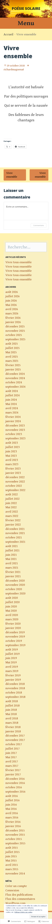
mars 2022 (11, 516)
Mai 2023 (11, 455)
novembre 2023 (15, 430)
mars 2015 (11, 869)
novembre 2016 (15, 783)
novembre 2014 (15, 873)
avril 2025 (11, 356)
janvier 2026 (13, 322)
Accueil (8, 34)
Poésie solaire (26, 8)
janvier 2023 (13, 473)
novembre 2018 (15, 688)
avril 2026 (11, 309)
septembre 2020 (15, 593)
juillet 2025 (12, 348)
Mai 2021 (11, 559)
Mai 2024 (11, 404)
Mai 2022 (11, 507)
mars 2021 (11, 567)
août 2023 (11, 443)
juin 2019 (11, 658)
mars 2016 (11, 817)
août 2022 (11, 494)
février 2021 (13, 572)
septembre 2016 (15, 791)
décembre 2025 (15, 326)
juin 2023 (11, 451)
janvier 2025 (13, 369)
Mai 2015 (11, 860)
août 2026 (11, 292)
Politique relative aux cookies (23, 912)
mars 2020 (11, 619)
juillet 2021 (12, 550)
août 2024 (11, 391)
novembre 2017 (15, 740)
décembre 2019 (15, 632)
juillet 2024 (12, 395)
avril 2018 (11, 718)
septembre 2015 (15, 843)
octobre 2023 (13, 434)
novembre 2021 (15, 533)
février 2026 (13, 318)
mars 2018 (11, 723)
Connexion (12, 890)
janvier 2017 (13, 774)
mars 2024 (11, 412)
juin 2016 (11, 804)
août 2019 (11, 649)
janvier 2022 (13, 524)
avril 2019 (11, 667)
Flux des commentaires (20, 899)
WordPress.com (15, 903)
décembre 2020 (15, 580)
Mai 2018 (11, 714)
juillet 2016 (12, 800)
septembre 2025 (15, 339)
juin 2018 (11, 710)
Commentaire (38, 225)
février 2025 (13, 365)
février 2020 (13, 623)
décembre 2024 (15, 374)
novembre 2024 (15, 378)
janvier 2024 (13, 421)
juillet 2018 (12, 705)
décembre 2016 (15, 779)
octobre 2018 (13, 692)
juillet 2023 (12, 447)
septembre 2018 (15, 697)
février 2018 (13, 727)
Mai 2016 (11, 809)
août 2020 (11, 598)
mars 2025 (11, 361)
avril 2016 (11, 813)
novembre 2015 (15, 834)
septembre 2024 (15, 386)
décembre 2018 (15, 684)
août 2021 (11, 546)
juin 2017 (11, 753)
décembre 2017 (15, 735)
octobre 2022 (13, 486)
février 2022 (13, 520)
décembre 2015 (15, 830)
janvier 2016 (13, 826)
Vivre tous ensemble (18, 262)
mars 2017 (11, 766)
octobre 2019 (13, 641)
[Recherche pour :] (26, 247)
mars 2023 (11, 464)
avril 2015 (11, 865)
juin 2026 (11, 300)
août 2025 (11, 343)
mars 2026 (11, 313)
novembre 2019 (15, 636)
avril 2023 (11, 460)
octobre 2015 (13, 839)
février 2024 (13, 417)
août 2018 (11, 701)
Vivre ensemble (11, 174)
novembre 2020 (15, 585)
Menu (26, 23)
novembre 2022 (15, 481)
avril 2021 (11, 563)
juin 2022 (11, 503)
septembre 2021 (15, 542)
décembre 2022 (15, 477)
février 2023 (13, 468)
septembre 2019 (15, 645)
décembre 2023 (15, 425)
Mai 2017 (11, 757)
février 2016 (13, 822)
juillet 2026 (12, 296)
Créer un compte (16, 886)
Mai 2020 (11, 610)
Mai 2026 (11, 305)
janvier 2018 (13, 731)
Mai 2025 (11, 352)
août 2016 (11, 796)
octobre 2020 (13, 589)
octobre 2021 (13, 537)
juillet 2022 (12, 499)
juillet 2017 (12, 748)
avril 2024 (11, 408)
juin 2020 (11, 606)
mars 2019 (11, 671)
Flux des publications (19, 894)
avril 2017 (11, 761)
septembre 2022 (15, 490)
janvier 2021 (13, 576)
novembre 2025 (15, 331)
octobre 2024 (13, 382)
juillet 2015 (12, 852)
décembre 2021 (15, 529)
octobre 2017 (13, 744)
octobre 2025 (13, 335)
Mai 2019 (11, 662)
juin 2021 (11, 555)
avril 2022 (11, 511)
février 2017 (13, 770)
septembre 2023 (15, 438)
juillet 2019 (12, 654)
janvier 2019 (13, 679)
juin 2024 (11, 399)
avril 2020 (11, 615)
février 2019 (13, 675)
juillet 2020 (12, 602)
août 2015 (11, 847)
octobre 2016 (13, 787)
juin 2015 (11, 856)
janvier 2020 (13, 628)
